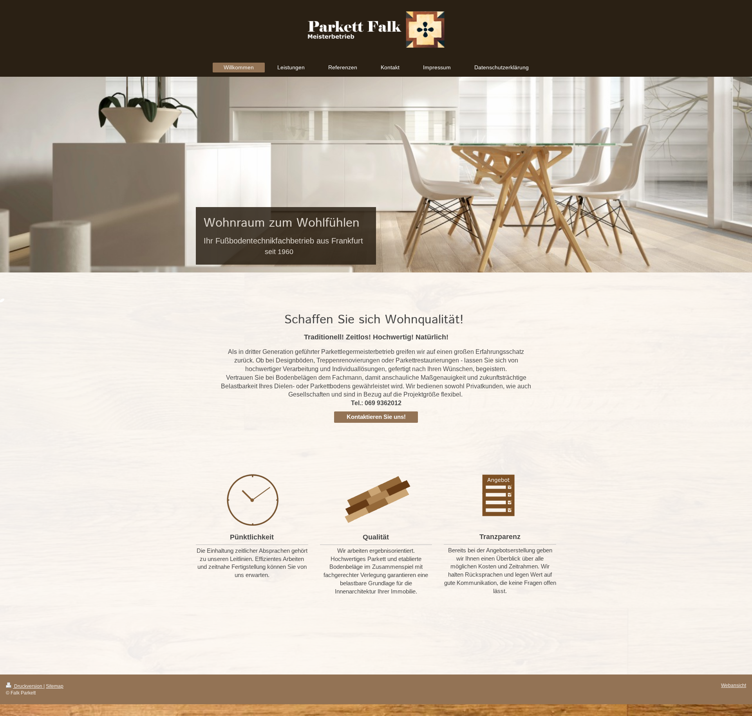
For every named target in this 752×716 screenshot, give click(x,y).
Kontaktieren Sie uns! (376, 416)
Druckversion (28, 686)
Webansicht (733, 685)
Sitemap (54, 686)
